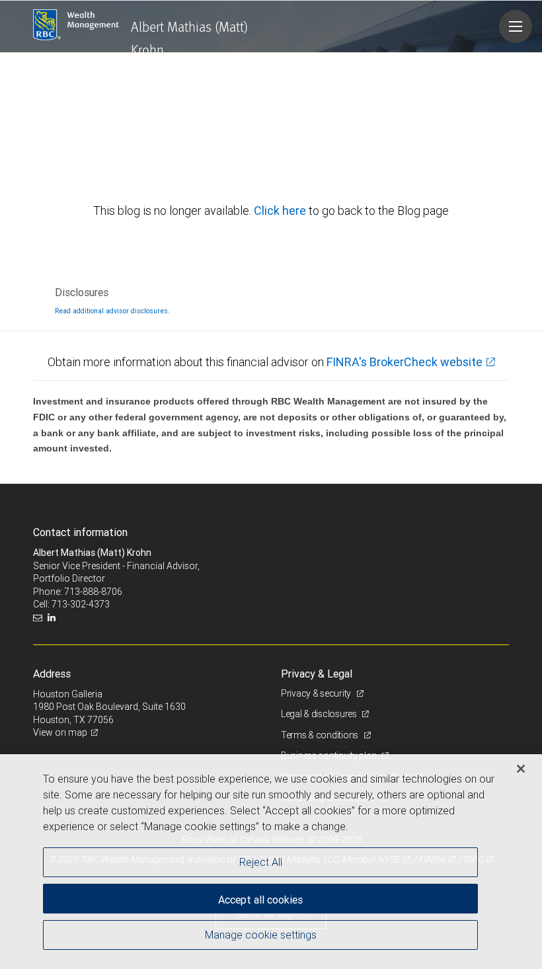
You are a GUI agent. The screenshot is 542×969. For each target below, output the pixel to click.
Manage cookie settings (261, 934)
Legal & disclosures (319, 714)
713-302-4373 (81, 604)
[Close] (520, 768)
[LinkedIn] (53, 617)
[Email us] (39, 617)
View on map (60, 732)
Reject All (260, 862)
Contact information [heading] (80, 532)
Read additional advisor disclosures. (112, 310)
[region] (271, 861)
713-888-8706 (93, 592)
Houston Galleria (67, 694)
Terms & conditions (320, 735)
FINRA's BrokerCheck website (405, 361)
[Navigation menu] (515, 26)
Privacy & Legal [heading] (316, 673)
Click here (281, 210)
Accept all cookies (260, 899)
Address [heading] (52, 673)
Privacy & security (317, 693)
